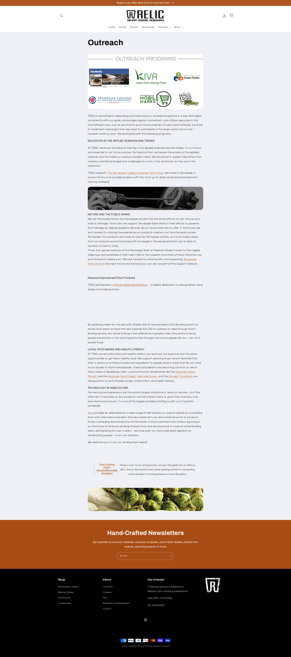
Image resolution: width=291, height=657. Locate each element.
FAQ (105, 598)
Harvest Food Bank (181, 376)
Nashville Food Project (122, 376)
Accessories (64, 603)
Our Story (108, 587)
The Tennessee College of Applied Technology (135, 173)
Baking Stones (66, 592)
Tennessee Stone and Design (140, 646)
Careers (107, 592)
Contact (107, 609)
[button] (61, 15)
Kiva (90, 413)
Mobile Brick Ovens (68, 587)
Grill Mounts (64, 598)
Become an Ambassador (116, 603)
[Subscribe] (170, 556)
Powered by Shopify (161, 646)
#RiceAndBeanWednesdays (131, 285)
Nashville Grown (147, 376)
